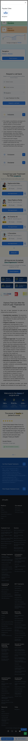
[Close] (25, 2)
